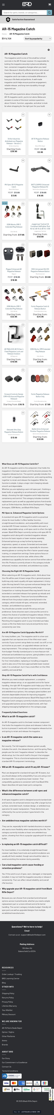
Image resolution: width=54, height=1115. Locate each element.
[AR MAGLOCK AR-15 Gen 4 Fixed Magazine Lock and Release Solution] (14, 334)
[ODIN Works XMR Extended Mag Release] (40, 334)
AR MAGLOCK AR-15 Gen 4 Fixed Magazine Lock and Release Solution (13, 351)
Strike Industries (14, 146)
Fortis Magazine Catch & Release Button (40, 307)
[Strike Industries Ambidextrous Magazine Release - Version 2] (14, 124)
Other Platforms (8, 1036)
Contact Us (6, 1066)
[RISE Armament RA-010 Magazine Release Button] (40, 254)
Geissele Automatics (14, 434)
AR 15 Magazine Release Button (40, 140)
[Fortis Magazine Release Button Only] (40, 379)
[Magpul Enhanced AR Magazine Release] (14, 254)
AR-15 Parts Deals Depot (12, 1028)
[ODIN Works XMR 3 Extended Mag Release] (14, 212)
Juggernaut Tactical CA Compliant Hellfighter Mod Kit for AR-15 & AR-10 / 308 (40, 226)
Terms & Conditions (10, 1071)
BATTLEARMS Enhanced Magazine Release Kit (40, 186)
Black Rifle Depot (40, 146)
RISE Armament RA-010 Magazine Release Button (40, 270)
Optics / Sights (8, 1032)
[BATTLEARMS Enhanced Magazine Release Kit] (40, 169)
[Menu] (3, 5)
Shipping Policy (8, 993)
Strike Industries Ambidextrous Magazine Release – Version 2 (14, 141)
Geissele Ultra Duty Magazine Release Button (13, 431)
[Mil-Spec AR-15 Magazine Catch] (14, 169)
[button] (51, 1095)
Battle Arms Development (40, 189)
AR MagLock (13, 356)
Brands (5, 1044)
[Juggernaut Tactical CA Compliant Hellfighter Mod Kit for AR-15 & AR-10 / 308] (40, 211)
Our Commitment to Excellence (14, 1062)
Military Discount (9, 1014)
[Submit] (49, 12)
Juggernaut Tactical (40, 231)
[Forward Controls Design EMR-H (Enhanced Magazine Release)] (14, 379)
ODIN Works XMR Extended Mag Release (40, 350)
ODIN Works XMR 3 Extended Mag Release (14, 225)
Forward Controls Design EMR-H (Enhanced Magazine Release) (14, 396)
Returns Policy (8, 997)
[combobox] (24, 12)
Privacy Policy (7, 1002)
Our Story (6, 1058)
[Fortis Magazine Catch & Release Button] (40, 294)
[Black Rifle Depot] (27, 4)
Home (4, 34)
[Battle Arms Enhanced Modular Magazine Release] (40, 418)
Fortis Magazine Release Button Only (40, 395)
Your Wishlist (7, 1010)
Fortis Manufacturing (40, 311)
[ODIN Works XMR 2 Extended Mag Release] (14, 295)
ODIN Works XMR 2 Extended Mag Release (14, 307)
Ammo (4, 1040)
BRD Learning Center (10, 978)
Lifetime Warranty (9, 1006)
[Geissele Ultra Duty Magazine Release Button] (14, 419)
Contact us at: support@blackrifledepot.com (27, 935)
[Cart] (49, 5)
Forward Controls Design (14, 401)
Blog (4, 983)
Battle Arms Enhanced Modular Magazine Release (40, 430)
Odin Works (13, 231)
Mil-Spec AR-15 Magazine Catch (14, 186)
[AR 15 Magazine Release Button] (40, 124)
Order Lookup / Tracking (12, 974)
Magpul (14, 274)
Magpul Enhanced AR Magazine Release (14, 270)
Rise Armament (40, 274)
